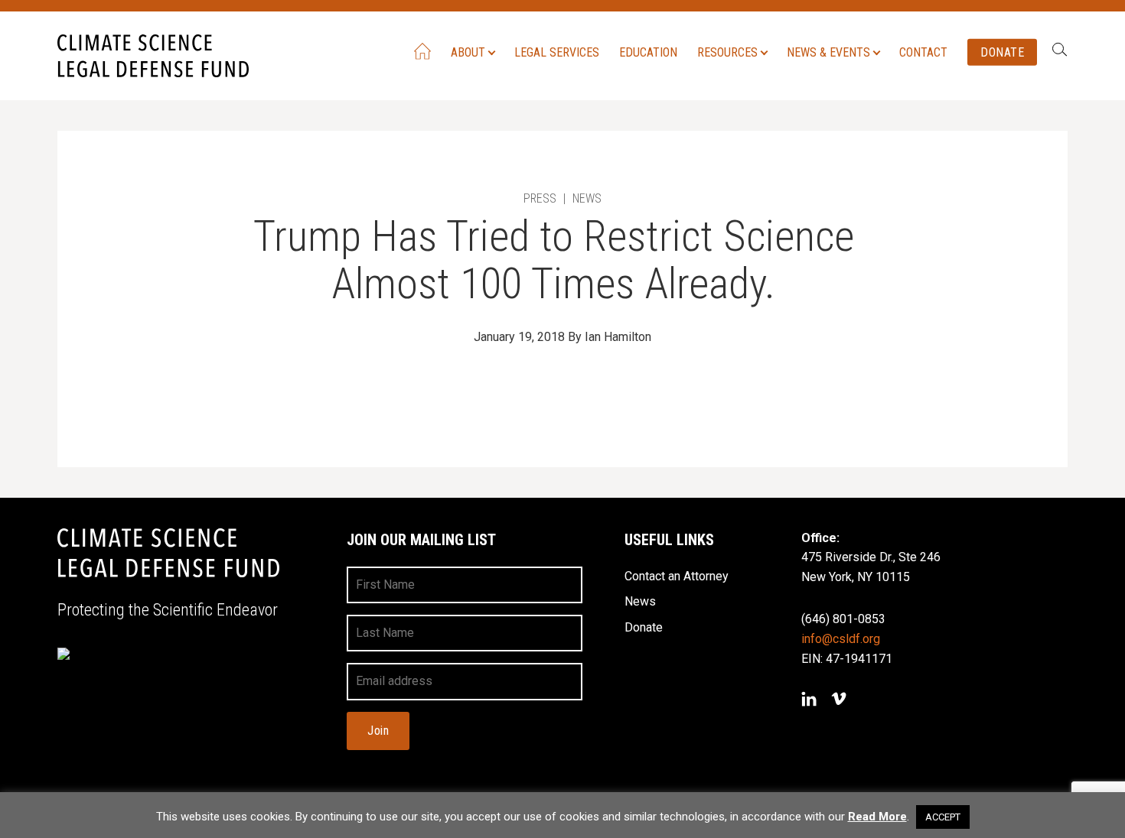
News (640, 601)
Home (422, 50)
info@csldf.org (840, 639)
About (468, 51)
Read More (877, 816)
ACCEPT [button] (942, 817)
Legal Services (556, 51)
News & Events (828, 51)
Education (648, 51)
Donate (1002, 51)
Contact (923, 51)
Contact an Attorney (676, 576)
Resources (727, 51)
